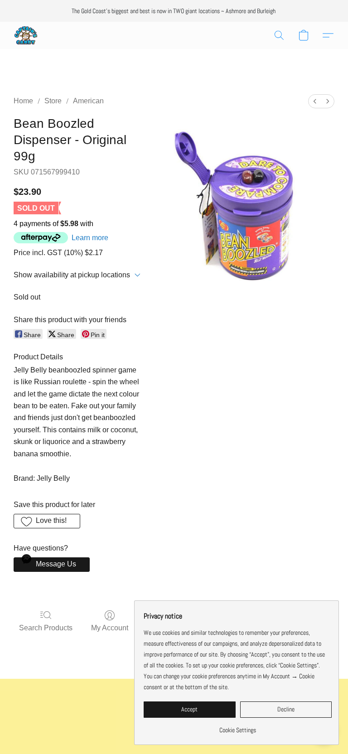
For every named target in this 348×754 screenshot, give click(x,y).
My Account (109, 628)
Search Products (45, 628)
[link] (238, 726)
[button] (25, 35)
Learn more (90, 238)
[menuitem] (315, 101)
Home (23, 101)
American (88, 101)
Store (53, 101)
